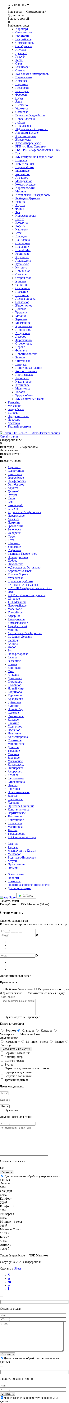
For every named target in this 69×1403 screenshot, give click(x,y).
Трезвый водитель (19, 426)
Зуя (17, 212)
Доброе (20, 122)
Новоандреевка (25, 118)
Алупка (20, 205)
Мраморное (22, 322)
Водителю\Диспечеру (22, 857)
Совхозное (22, 302)
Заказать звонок (49, 433)
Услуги (12, 861)
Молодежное (23, 181)
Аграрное (21, 177)
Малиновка (22, 388)
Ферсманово (23, 340)
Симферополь (24, 42)
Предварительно (18, 416)
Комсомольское (25, 184)
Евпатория (22, 35)
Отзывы (13, 867)
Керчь (19, 60)
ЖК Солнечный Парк (29, 398)
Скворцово (22, 243)
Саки (18, 63)
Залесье (20, 357)
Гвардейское (23, 39)
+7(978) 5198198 (28, 433)
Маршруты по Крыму (22, 850)
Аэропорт (21, 29)
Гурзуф (20, 56)
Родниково (22, 253)
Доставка (14, 423)
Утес (18, 233)
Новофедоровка (25, 215)
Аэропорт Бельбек (27, 132)
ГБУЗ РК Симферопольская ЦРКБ (37, 150)
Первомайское (24, 167)
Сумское (20, 274)
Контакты (14, 881)
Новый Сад (22, 271)
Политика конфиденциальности (29, 884)
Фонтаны (21, 350)
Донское (20, 309)
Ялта (18, 101)
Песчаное (21, 291)
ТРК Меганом (24, 163)
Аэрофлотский (25, 188)
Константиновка (26, 371)
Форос (19, 208)
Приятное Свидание (28, 367)
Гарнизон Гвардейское (30, 115)
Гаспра (19, 219)
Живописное (23, 305)
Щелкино (21, 105)
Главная (13, 843)
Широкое (21, 160)
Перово (20, 347)
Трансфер (14, 402)
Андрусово (22, 333)
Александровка (25, 298)
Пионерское (23, 329)
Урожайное (22, 174)
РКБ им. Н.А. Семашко (30, 146)
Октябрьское (23, 46)
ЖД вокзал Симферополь (31, 73)
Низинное (22, 295)
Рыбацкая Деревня (27, 198)
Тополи (20, 392)
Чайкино (21, 284)
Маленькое (22, 170)
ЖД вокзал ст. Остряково (31, 129)
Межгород (14, 405)
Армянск (21, 80)
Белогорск (22, 91)
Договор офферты (19, 888)
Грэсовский (22, 87)
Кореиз (20, 226)
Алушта (20, 49)
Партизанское (24, 374)
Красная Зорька (25, 136)
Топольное (22, 378)
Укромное (21, 108)
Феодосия (21, 94)
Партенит (21, 84)
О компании (16, 874)
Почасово (14, 419)
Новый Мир (23, 250)
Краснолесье (23, 326)
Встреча (13, 412)
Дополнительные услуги (16, 1048)
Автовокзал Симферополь (32, 194)
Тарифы (13, 847)
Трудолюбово (24, 395)
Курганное (22, 257)
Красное (20, 281)
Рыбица (20, 201)
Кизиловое (22, 385)
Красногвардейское (28, 143)
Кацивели (21, 229)
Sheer (17, 1268)
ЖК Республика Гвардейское (34, 156)
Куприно (21, 267)
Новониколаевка (26, 354)
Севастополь (23, 32)
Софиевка (21, 112)
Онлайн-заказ (9, 436)
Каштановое (23, 381)
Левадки (20, 364)
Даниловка (22, 239)
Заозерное (21, 222)
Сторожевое (23, 277)
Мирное (20, 191)
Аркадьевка (23, 260)
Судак (19, 98)
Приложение (16, 864)
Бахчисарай (22, 67)
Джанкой (21, 53)
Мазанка (20, 315)
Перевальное (23, 77)
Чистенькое (22, 360)
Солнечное (22, 288)
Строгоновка (23, 343)
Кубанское (22, 264)
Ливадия (21, 236)
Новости (13, 877)
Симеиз (20, 70)
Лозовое (20, 336)
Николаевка (23, 125)
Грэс (18, 153)
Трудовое (21, 312)
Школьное (22, 246)
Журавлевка (23, 139)
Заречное (21, 319)
